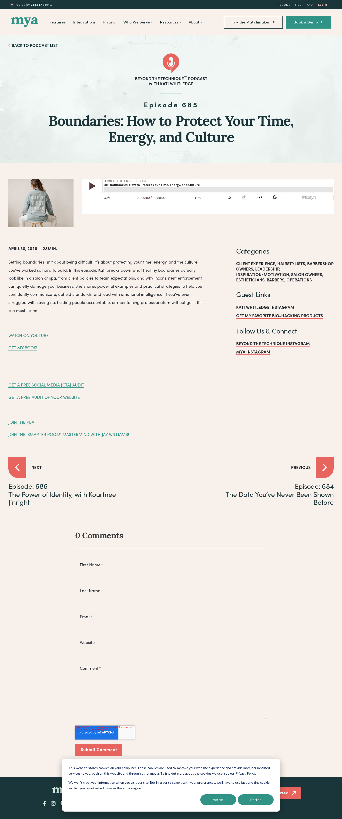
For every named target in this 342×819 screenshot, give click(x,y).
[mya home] (24, 22)
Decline (255, 800)
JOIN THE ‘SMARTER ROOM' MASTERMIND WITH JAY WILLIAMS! (68, 434)
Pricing (109, 22)
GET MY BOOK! (22, 347)
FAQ (310, 4)
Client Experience (255, 263)
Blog (298, 4)
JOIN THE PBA (21, 422)
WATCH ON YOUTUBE (28, 335)
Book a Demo (308, 22)
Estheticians (250, 280)
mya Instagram (253, 352)
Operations (299, 280)
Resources (170, 22)
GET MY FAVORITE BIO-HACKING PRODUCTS (279, 315)
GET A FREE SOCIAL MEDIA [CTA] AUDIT (46, 385)
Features (58, 22)
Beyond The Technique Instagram (273, 343)
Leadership (267, 269)
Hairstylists (291, 263)
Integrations (84, 22)
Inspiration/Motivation (262, 274)
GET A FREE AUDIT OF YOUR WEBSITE (44, 397)
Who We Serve (138, 22)
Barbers (275, 280)
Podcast (284, 4)
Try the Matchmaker (253, 22)
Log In (324, 4)
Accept (218, 800)
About (195, 22)
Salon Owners (306, 274)
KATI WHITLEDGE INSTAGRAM (265, 307)
